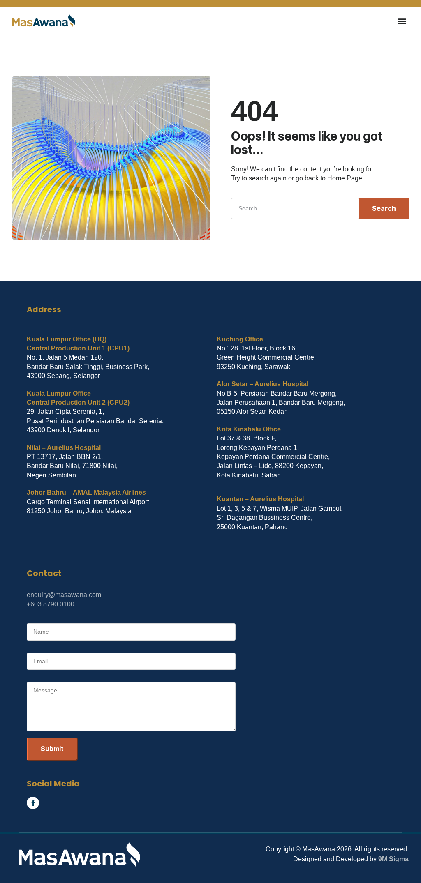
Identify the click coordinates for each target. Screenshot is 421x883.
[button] (402, 21)
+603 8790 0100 (50, 604)
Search (384, 208)
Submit (52, 749)
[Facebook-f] (33, 803)
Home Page (344, 178)
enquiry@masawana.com (64, 594)
